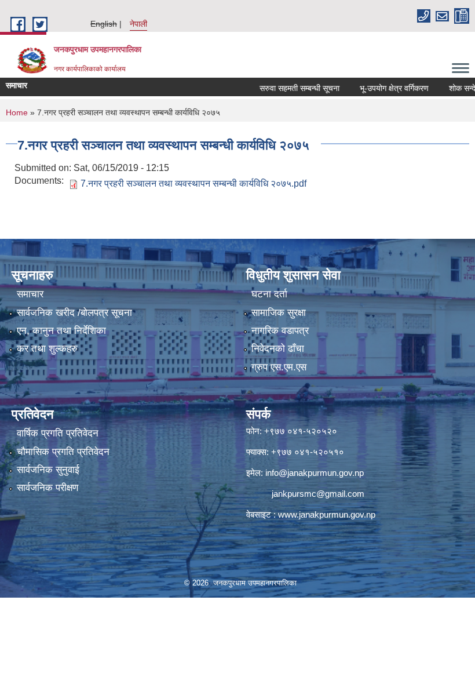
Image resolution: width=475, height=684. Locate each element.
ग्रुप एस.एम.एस (278, 367)
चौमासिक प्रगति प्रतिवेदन (63, 451)
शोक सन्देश (451, 88)
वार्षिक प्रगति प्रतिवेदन (57, 433)
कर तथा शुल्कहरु (47, 348)
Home (17, 112)
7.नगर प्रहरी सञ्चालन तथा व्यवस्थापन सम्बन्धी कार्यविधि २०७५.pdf (193, 183)
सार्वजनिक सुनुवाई (48, 469)
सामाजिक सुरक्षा (278, 312)
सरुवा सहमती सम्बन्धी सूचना (286, 88)
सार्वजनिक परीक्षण (47, 487)
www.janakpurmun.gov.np (326, 514)
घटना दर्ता (269, 294)
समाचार (30, 294)
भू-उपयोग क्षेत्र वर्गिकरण (380, 88)
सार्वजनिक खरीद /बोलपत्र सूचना (74, 312)
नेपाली (138, 23)
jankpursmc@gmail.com (318, 494)
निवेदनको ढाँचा (277, 348)
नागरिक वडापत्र (280, 330)
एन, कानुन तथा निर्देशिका (61, 330)
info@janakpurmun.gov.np (314, 473)
